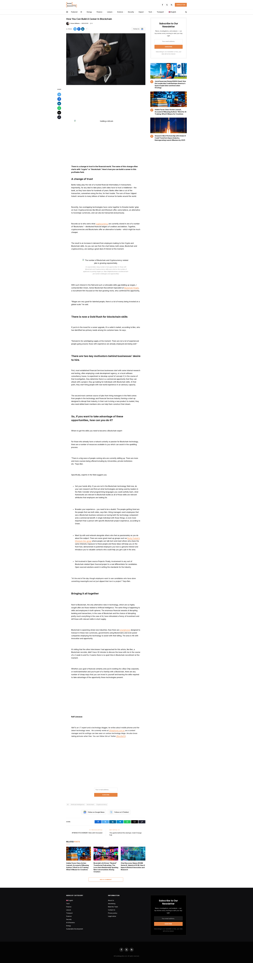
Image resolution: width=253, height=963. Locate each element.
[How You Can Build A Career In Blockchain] (105, 59)
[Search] (186, 12)
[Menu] (67, 12)
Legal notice (112, 916)
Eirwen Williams (75, 23)
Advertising (111, 903)
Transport (160, 12)
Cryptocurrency (102, 804)
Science (120, 12)
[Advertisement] (105, 103)
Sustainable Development (74, 929)
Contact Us (111, 910)
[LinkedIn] (59, 103)
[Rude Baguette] (71, 4)
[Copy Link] (59, 117)
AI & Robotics (70, 922)
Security (131, 12)
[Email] (59, 113)
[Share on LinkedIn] (82, 29)
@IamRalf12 (121, 736)
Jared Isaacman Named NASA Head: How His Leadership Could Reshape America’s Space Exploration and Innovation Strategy (170, 84)
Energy (89, 12)
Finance (99, 12)
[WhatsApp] (59, 108)
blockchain (90, 804)
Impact (141, 12)
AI (81, 12)
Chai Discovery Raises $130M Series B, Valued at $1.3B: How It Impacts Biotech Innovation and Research (133, 866)
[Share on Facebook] (79, 29)
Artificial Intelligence (77, 804)
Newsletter (181, 4)
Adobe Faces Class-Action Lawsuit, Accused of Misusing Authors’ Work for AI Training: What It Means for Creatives (77, 866)
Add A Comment (106, 879)
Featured (74, 12)
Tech (150, 12)
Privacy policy (112, 913)
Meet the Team (113, 907)
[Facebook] (59, 99)
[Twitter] (59, 94)
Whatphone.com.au (117, 730)
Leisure (109, 12)
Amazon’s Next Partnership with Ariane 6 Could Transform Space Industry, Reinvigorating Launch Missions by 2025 (170, 138)
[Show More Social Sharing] (86, 29)
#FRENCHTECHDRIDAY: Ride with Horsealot (87, 833)
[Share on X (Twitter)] (75, 29)
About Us (111, 900)
